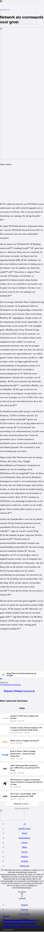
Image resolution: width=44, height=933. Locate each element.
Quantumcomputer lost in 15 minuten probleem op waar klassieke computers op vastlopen (21, 923)
